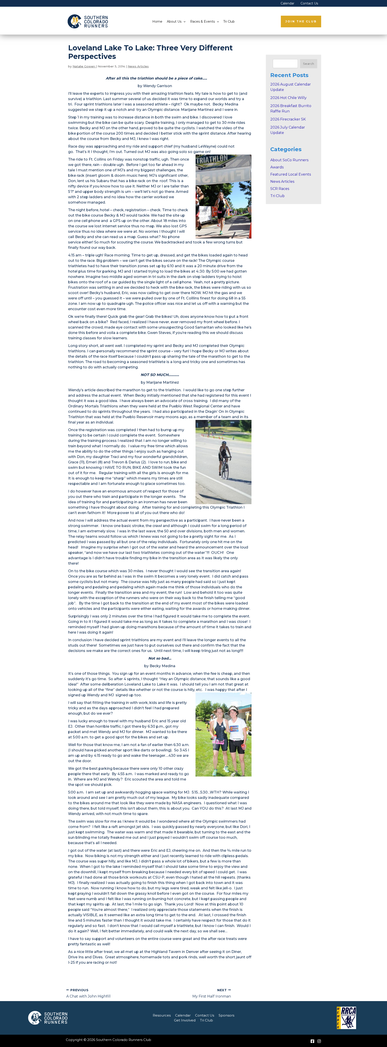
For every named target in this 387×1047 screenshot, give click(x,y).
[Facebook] (312, 1041)
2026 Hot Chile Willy (288, 98)
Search (308, 63)
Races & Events (202, 21)
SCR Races (279, 189)
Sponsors (226, 1015)
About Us (174, 21)
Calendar (287, 3)
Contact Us (309, 3)
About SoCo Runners (289, 160)
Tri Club (229, 21)
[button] (183, 21)
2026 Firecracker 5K (288, 119)
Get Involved (185, 1020)
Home (157, 21)
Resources (162, 1015)
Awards (277, 167)
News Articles (138, 66)
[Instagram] (319, 1041)
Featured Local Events (290, 174)
